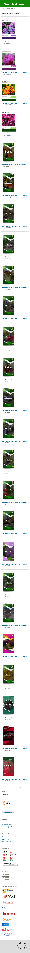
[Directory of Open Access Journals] (9, 898)
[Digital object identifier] (8, 892)
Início (3, 8)
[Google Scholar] (7, 936)
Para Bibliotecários (6, 841)
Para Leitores (5, 836)
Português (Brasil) (7, 827)
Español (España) (7, 824)
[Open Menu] (1, 3)
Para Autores (5, 839)
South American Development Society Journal (14, 42)
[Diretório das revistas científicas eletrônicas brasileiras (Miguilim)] (7, 904)
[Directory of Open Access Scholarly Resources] (7, 930)
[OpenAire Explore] (5, 908)
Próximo (24, 787)
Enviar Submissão (8, 812)
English (4, 822)
